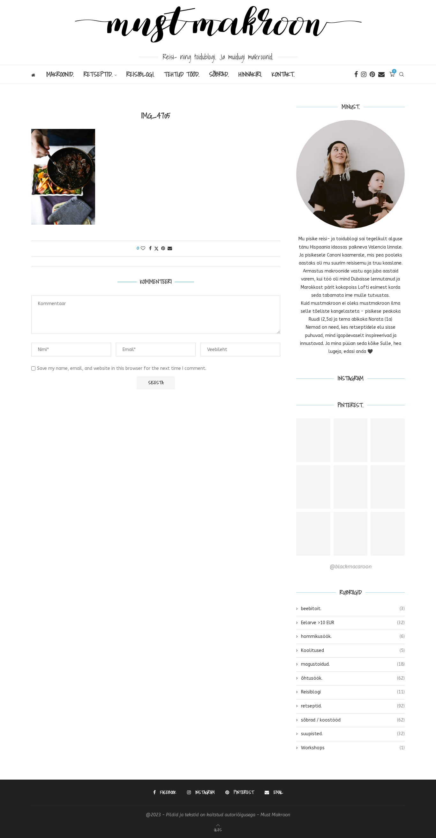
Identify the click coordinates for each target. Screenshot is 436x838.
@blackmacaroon (351, 567)
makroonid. (60, 74)
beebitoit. (353, 608)
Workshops (353, 748)
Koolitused (353, 650)
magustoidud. (353, 664)
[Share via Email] (170, 248)
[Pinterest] (372, 74)
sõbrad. (219, 74)
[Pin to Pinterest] (163, 248)
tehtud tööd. (181, 74)
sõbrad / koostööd (353, 720)
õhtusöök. (353, 678)
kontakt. (283, 74)
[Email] (381, 74)
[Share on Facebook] (150, 248)
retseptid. (98, 74)
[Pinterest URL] (313, 440)
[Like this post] (143, 248)
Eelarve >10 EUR (353, 622)
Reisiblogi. (140, 74)
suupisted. (353, 734)
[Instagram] (363, 74)
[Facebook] (356, 74)
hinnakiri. (250, 74)
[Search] (401, 74)
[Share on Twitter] (156, 248)
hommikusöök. (353, 636)
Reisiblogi (353, 692)
